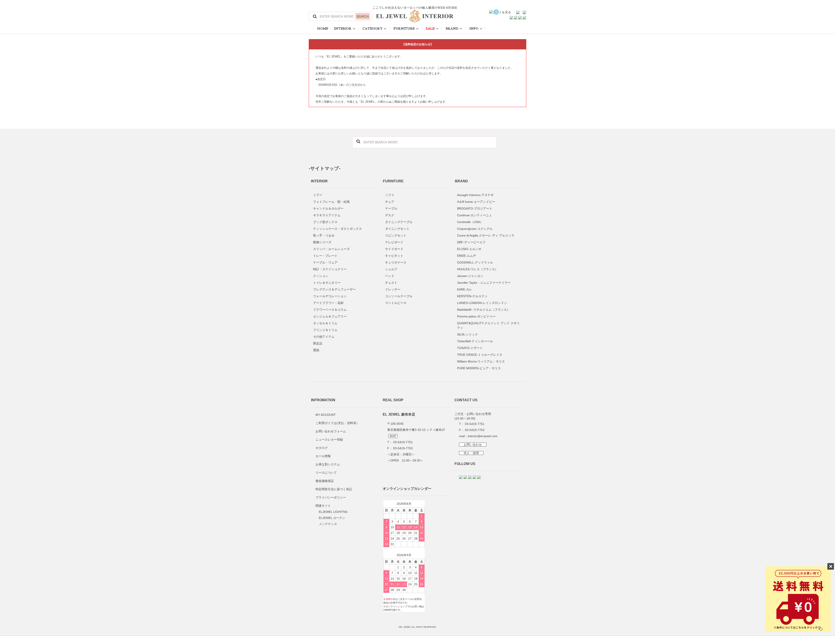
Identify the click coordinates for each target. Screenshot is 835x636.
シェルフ (391, 269)
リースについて (326, 472)
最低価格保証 (325, 481)
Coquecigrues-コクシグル (475, 228)
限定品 (317, 343)
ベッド (389, 276)
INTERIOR (342, 28)
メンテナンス (328, 524)
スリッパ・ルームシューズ (331, 249)
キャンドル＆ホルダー (328, 208)
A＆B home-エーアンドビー (476, 201)
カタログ (322, 448)
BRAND (452, 28)
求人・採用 (471, 453)
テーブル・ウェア (325, 262)
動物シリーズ (322, 242)
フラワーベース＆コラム (330, 309)
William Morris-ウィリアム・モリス (481, 361)
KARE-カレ (464, 289)
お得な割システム (328, 464)
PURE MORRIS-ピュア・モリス (479, 368)
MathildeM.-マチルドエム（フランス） (483, 309)
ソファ (389, 195)
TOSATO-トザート (470, 348)
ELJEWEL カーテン (332, 518)
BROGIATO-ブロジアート (474, 208)
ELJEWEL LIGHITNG (333, 511)
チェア (389, 201)
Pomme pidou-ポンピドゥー (476, 316)
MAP (393, 436)
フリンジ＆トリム (325, 330)
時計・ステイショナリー (330, 269)
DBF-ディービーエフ (471, 242)
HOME (322, 28)
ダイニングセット (397, 228)
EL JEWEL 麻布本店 (399, 414)
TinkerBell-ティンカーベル (475, 341)
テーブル (391, 208)
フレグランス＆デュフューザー (334, 289)
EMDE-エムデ (466, 255)
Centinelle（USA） (470, 222)
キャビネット (394, 255)
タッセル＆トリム (325, 323)
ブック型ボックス (325, 222)
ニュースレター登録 (329, 439)
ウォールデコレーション (330, 296)
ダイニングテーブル (398, 222)
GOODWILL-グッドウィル (475, 262)
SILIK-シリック (467, 334)
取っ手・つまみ (323, 235)
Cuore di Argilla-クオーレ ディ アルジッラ (485, 235)
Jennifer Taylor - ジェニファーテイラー (484, 282)
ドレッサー (392, 289)
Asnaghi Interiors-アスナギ (475, 195)
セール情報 (323, 456)
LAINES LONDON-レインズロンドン (482, 303)
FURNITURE (404, 28)
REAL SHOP (393, 400)
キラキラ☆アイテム (327, 215)
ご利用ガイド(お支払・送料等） (337, 423)
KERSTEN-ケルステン (472, 296)
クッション (320, 276)
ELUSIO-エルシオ (469, 249)
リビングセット (395, 235)
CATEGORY (372, 28)
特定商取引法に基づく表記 (334, 489)
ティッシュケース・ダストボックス (337, 228)
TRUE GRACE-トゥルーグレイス (479, 354)
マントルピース (395, 303)
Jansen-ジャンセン (470, 276)
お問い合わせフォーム (331, 431)
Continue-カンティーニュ (474, 215)
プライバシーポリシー (331, 497)
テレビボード (394, 242)
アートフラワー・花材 (328, 303)
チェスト (391, 282)
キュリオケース (395, 262)
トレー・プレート (325, 255)
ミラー (317, 195)
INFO (473, 28)
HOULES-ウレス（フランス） (477, 269)
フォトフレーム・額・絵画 (331, 201)
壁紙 (316, 350)
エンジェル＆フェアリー (330, 316)
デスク (389, 215)
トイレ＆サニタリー (327, 282)
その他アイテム (323, 336)
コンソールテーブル (398, 296)
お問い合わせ (473, 444)
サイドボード (394, 249)
